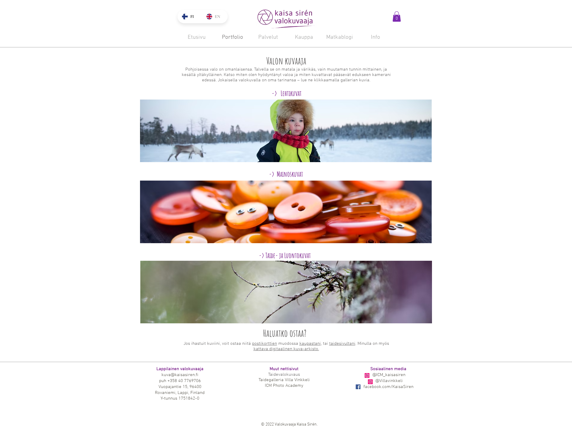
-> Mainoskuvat (286, 174)
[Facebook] (358, 386)
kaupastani (310, 343)
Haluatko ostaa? (285, 333)
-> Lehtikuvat (286, 93)
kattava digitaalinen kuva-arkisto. (286, 349)
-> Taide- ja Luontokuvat (285, 255)
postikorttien (264, 343)
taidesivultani (342, 343)
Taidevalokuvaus (284, 374)
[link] (396, 16)
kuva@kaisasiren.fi (179, 375)
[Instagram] (367, 375)
